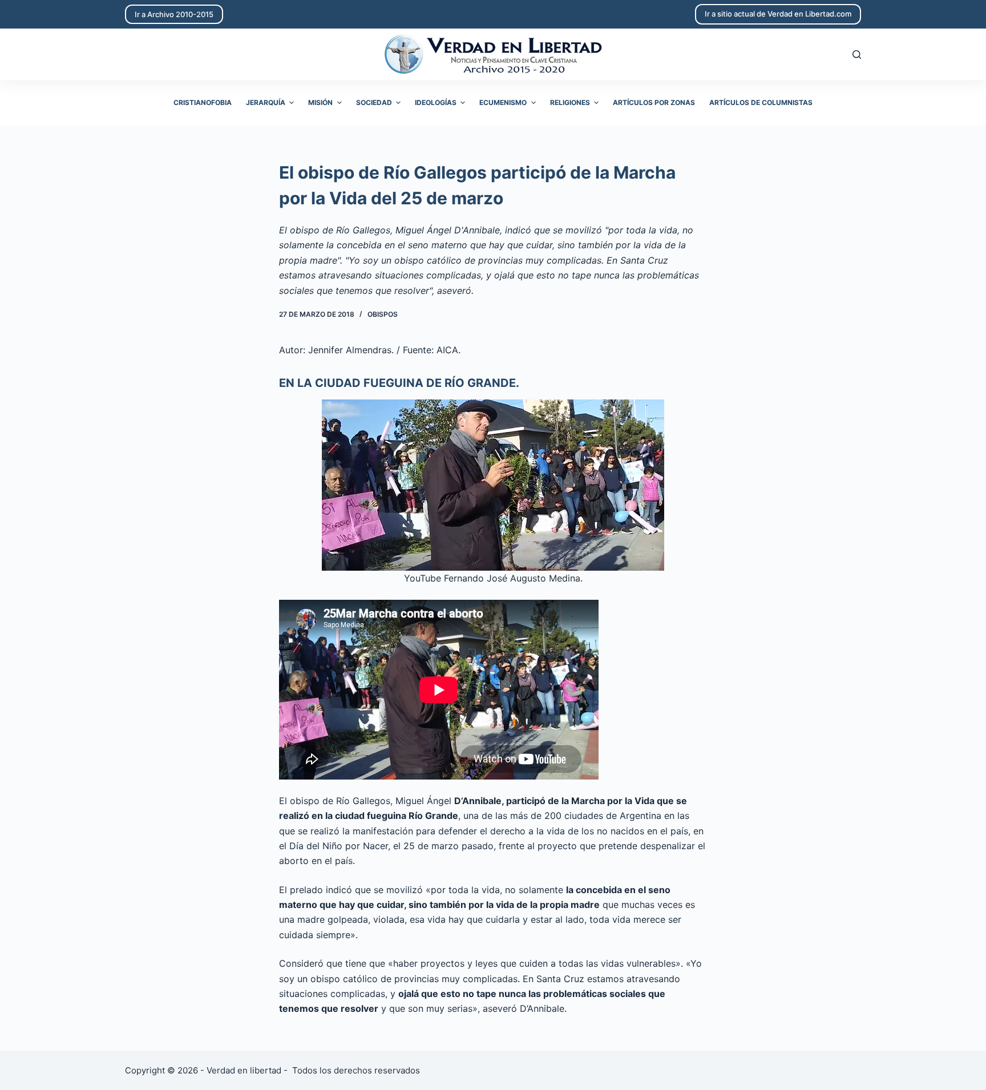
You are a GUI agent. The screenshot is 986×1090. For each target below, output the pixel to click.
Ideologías (435, 102)
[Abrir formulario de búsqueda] (856, 54)
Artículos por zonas (654, 102)
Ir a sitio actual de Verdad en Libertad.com (778, 13)
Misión (320, 102)
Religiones (570, 102)
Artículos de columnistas (761, 102)
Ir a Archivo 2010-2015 (174, 14)
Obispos (382, 314)
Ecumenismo (503, 102)
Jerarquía (265, 102)
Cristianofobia (202, 102)
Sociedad (374, 102)
